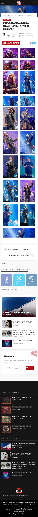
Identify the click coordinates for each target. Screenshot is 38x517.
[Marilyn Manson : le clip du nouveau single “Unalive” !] (7, 324)
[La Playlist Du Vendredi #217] (6, 400)
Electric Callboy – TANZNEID (23, 340)
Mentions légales (21, 495)
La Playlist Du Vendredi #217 (22, 397)
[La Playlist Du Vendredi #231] (6, 429)
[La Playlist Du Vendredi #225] (6, 409)
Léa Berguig (6, 36)
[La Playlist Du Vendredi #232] (6, 419)
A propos (6, 495)
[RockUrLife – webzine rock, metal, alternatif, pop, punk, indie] (19, 490)
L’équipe (12, 495)
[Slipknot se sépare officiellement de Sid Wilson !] (19, 307)
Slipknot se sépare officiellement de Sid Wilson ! (17, 314)
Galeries (7, 20)
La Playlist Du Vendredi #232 (22, 416)
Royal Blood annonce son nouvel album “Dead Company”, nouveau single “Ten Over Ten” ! (24, 332)
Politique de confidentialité (20, 514)
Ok (10, 514)
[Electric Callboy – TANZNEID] (7, 343)
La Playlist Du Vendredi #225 (22, 407)
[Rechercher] (35, 3)
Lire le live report (11, 43)
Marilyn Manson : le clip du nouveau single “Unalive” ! (22, 322)
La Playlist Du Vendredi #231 (22, 426)
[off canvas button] (2, 2)
